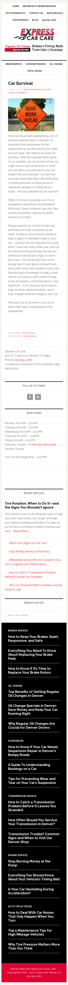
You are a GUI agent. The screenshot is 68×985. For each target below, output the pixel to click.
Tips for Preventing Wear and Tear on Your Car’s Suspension (32, 781)
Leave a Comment (17, 93)
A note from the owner (42, 444)
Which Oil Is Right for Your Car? (28, 543)
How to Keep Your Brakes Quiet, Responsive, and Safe (33, 639)
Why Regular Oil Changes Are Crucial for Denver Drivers (31, 726)
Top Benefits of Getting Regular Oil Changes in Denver (33, 694)
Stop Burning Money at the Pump (29, 551)
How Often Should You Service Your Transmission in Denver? (32, 822)
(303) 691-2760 (23, 359)
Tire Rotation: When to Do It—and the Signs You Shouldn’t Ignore (32, 505)
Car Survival (20, 83)
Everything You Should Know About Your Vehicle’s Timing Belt (34, 877)
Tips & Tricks (28, 333)
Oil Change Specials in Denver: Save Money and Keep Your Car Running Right (33, 710)
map (46, 355)
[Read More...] (21, 531)
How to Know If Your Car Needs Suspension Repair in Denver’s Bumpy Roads (33, 751)
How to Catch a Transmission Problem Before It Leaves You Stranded (32, 806)
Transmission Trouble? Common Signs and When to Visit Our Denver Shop (33, 838)
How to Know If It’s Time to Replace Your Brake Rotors (29, 670)
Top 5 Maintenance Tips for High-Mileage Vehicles (30, 932)
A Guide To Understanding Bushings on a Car (29, 767)
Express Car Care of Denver (34, 34)
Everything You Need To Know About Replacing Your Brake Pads (32, 655)
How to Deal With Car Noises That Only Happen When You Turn (31, 916)
